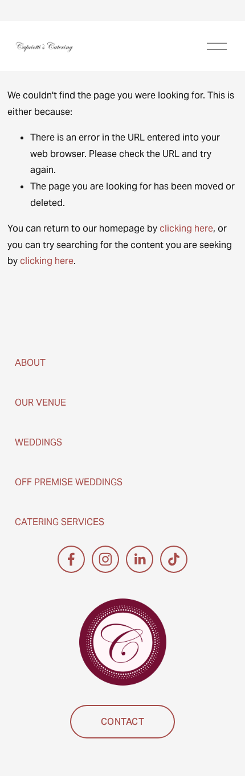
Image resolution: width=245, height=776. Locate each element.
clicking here (186, 228)
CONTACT (122, 722)
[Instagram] (105, 559)
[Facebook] (71, 559)
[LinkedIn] (139, 559)
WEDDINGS (38, 442)
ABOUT (30, 363)
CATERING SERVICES (59, 522)
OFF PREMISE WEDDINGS (68, 482)
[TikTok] (173, 559)
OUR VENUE (40, 402)
